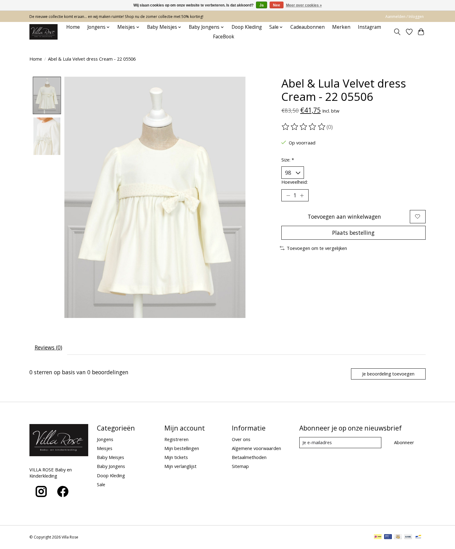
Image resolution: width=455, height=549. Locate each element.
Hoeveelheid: (294, 182)
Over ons (241, 439)
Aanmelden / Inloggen (404, 16)
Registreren (176, 439)
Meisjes (104, 448)
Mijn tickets (176, 457)
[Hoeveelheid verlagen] (288, 195)
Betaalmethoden (249, 457)
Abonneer (404, 442)
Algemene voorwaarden (256, 448)
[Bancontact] (418, 537)
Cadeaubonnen (307, 27)
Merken (341, 27)
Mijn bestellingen (181, 448)
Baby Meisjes (110, 457)
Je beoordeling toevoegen (388, 374)
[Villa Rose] (43, 32)
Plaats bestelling (353, 232)
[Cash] (398, 537)
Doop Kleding (247, 27)
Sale (101, 484)
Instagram (369, 27)
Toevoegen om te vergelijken (317, 248)
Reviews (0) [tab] (48, 347)
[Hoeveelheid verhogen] (301, 195)
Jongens (105, 439)
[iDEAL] (378, 537)
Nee (276, 5)
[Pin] (388, 537)
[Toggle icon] (397, 31)
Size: (287, 160)
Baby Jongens (111, 466)
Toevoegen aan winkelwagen (344, 216)
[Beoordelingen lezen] (304, 127)
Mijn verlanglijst (180, 466)
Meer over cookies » (304, 5)
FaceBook (223, 36)
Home (73, 27)
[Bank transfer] (408, 537)
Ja (261, 5)
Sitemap (240, 466)
